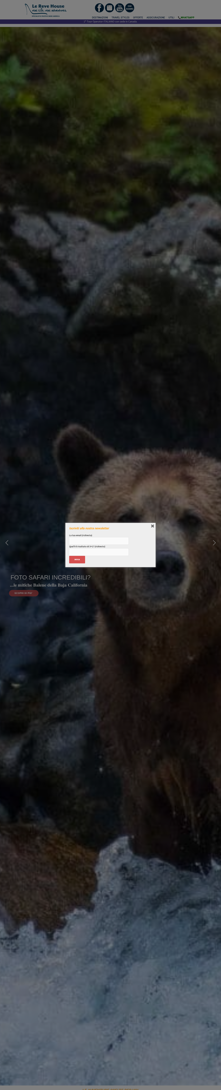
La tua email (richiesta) (80, 535)
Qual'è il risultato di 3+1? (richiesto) (87, 546)
